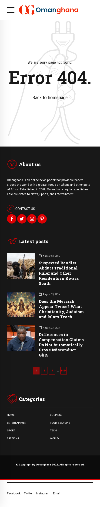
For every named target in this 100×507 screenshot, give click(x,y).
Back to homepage (50, 97)
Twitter (28, 493)
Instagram (43, 493)
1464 (64, 370)
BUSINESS (56, 414)
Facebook (13, 493)
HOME (10, 414)
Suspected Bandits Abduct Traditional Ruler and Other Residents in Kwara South (59, 273)
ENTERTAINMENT (17, 422)
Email (56, 493)
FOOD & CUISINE (60, 422)
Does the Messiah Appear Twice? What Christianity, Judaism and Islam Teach (61, 309)
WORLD (54, 438)
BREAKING (13, 438)
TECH (53, 430)
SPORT (11, 430)
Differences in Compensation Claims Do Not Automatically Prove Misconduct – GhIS (61, 345)
